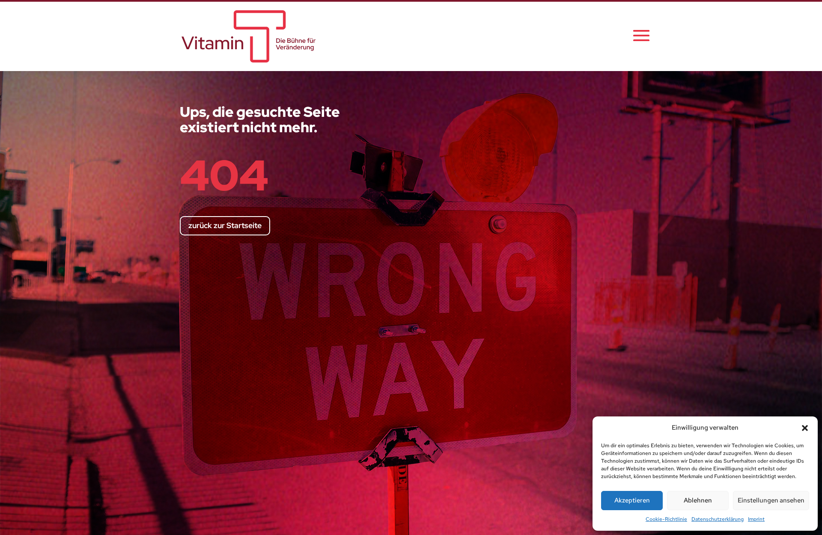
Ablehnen (698, 500)
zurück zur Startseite (225, 225)
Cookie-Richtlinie (666, 519)
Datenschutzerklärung (717, 519)
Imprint (756, 519)
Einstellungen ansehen (771, 500)
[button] (805, 428)
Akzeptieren (632, 500)
